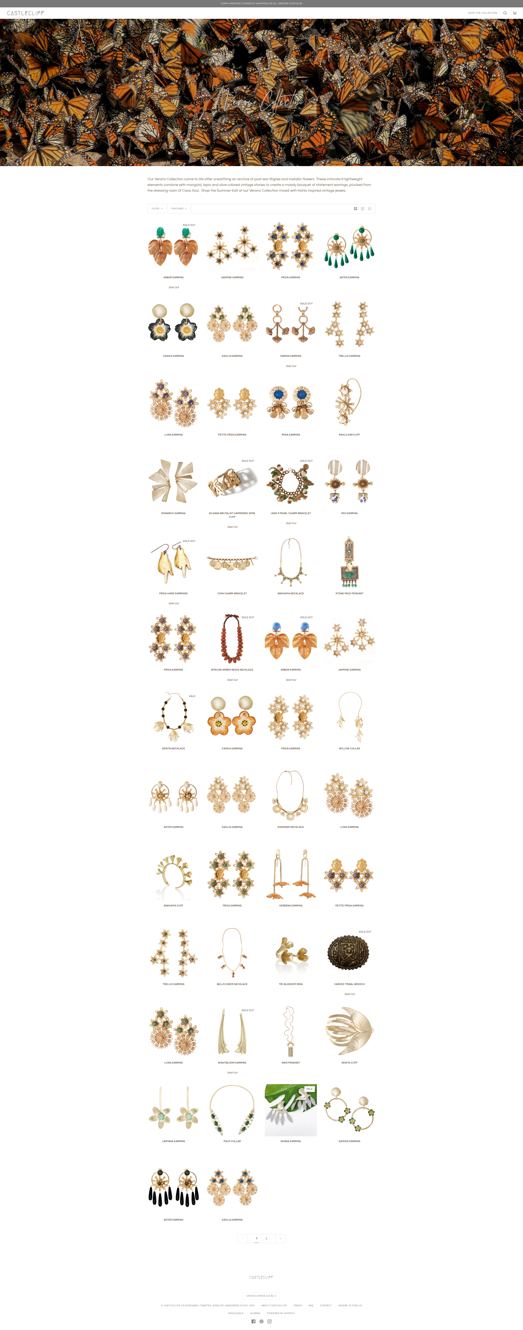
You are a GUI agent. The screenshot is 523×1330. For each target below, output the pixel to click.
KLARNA (255, 1313)
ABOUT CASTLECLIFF (274, 1305)
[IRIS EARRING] (349, 482)
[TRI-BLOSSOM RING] (291, 953)
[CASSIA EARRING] (174, 325)
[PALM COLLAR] (232, 1110)
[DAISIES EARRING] (349, 1110)
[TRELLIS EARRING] (349, 325)
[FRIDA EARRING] (291, 246)
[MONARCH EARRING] (174, 482)
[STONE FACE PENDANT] (349, 562)
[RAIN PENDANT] (291, 1032)
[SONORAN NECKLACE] (291, 796)
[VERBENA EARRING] (291, 874)
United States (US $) (260, 1296)
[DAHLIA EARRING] (232, 325)
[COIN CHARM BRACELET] (232, 562)
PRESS (298, 1305)
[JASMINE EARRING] (232, 246)
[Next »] (280, 1238)
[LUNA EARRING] (174, 404)
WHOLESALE (236, 1313)
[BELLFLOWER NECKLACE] (232, 953)
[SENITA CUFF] (349, 1032)
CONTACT (326, 1305)
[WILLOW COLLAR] (349, 717)
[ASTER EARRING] (349, 246)
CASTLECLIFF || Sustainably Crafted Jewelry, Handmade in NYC (206, 1305)
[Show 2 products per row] (355, 208)
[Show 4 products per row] (370, 208)
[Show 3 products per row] (362, 208)
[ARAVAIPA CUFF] (174, 874)
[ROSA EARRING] (291, 404)
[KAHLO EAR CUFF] (349, 404)
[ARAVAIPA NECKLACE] (291, 562)
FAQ (311, 1305)
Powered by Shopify (281, 1313)
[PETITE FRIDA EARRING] (232, 404)
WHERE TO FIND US (350, 1305)
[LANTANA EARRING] (174, 1110)
